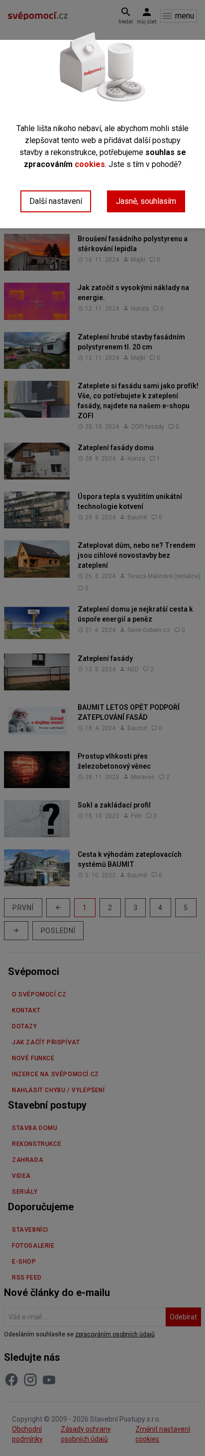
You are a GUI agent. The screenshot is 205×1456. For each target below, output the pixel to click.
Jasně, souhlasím (146, 201)
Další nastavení (55, 201)
